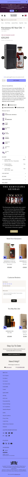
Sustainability (5, 386)
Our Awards (5, 381)
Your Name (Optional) (6, 285)
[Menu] (2, 15)
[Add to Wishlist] (24, 27)
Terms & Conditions (7, 415)
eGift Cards (5, 398)
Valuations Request (6, 409)
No (16, 10)
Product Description (7, 86)
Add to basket (5, 257)
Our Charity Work (6, 384)
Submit (14, 300)
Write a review (5, 290)
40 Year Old (8, 119)
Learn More (14, 231)
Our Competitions (6, 406)
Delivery (4, 157)
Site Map (4, 395)
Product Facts (6, 110)
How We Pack (5, 173)
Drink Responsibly (6, 179)
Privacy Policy (5, 418)
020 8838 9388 (20, 367)
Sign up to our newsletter (14, 354)
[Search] (2, 20)
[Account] (5, 15)
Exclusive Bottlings (6, 404)
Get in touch (9, 367)
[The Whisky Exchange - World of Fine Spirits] (13, 15)
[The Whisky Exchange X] (6, 443)
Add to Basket (16, 80)
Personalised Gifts (6, 401)
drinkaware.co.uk (17, 474)
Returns (4, 176)
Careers (4, 389)
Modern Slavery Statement (8, 424)
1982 (6, 124)
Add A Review (5, 282)
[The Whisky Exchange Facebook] (3, 443)
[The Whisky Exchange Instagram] (8, 443)
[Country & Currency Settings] (26, 15)
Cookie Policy (5, 421)
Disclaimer (4, 182)
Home (2, 22)
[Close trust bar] (26, 2)
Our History (5, 378)
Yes (12, 10)
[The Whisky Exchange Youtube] (11, 443)
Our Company (5, 375)
